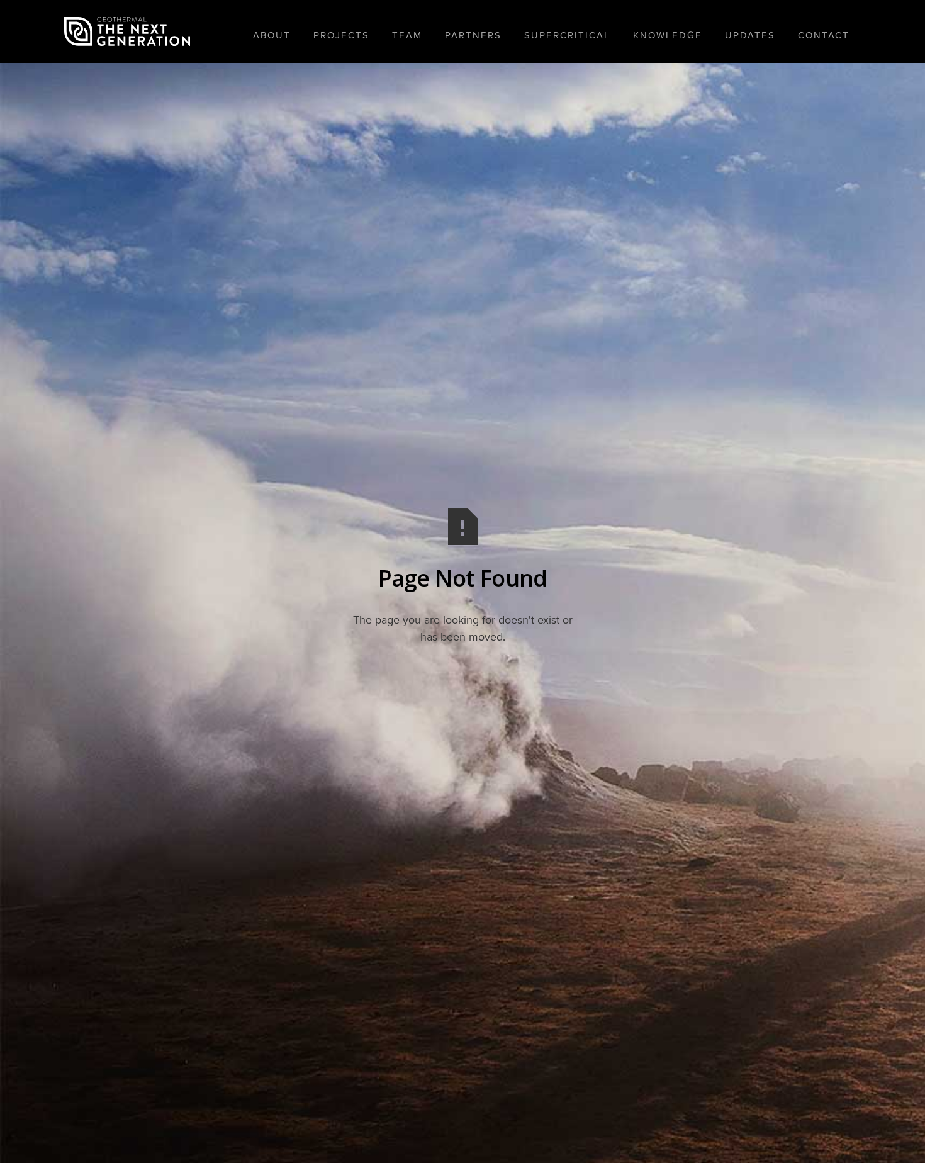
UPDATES (750, 35)
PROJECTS (341, 35)
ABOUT (272, 35)
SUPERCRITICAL (567, 35)
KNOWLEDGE (667, 35)
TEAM (407, 35)
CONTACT (823, 35)
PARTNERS (473, 35)
